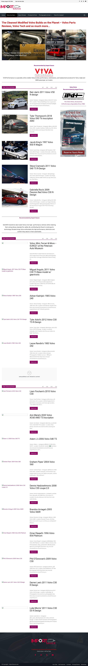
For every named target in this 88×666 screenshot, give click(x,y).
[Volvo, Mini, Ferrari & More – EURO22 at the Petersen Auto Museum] (55, 37)
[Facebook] (79, 1)
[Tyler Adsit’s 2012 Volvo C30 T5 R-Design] (15, 327)
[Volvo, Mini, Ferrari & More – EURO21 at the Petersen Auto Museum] (15, 251)
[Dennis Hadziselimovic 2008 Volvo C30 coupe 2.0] (15, 493)
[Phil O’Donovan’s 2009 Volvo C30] (15, 567)
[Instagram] (81, 1)
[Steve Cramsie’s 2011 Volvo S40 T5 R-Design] (15, 174)
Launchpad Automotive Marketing (47, 649)
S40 (47, 87)
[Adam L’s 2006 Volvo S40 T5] (15, 447)
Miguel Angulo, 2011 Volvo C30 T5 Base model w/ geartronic (42, 272)
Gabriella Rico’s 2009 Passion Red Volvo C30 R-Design (42, 192)
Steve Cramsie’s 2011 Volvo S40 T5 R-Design (43, 167)
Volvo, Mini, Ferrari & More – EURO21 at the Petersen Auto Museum (43, 246)
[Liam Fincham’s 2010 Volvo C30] (15, 399)
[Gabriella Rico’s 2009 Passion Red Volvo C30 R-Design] (15, 197)
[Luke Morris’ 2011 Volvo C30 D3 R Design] (15, 616)
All (42, 87)
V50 (51, 87)
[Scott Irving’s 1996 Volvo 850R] (55, 52)
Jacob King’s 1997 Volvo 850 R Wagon (41, 143)
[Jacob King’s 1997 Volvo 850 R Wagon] (15, 150)
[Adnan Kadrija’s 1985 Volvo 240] (15, 304)
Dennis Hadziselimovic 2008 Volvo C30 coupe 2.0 (43, 486)
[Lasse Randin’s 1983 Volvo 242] (15, 351)
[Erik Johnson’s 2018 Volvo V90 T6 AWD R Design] (76, 37)
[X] (83, 1)
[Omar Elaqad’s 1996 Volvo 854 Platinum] (15, 541)
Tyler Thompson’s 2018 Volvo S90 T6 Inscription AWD (41, 118)
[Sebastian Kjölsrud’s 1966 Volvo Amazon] (76, 52)
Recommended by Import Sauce (44, 65)
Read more (33, 109)
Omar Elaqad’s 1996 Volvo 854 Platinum (42, 534)
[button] (84, 15)
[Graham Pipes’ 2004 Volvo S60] (15, 470)
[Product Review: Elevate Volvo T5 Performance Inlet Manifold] (23, 48)
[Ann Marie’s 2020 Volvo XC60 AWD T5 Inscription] (15, 423)
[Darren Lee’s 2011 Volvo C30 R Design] (15, 590)
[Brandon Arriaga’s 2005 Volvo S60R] (15, 517)
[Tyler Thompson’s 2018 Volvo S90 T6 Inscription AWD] (15, 124)
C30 (56, 87)
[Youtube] (86, 1)
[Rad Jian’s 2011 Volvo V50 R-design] (15, 100)
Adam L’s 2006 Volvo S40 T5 (43, 439)
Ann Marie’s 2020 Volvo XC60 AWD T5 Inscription (42, 416)
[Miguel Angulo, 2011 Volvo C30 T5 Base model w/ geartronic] (15, 277)
